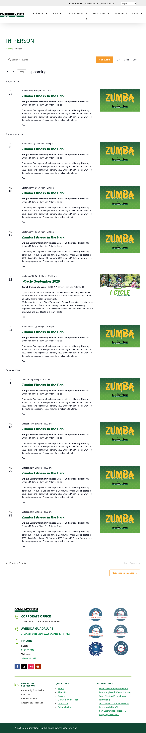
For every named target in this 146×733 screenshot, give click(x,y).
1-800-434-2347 (28, 658)
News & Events (100, 13)
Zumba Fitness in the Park (43, 95)
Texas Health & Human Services (114, 703)
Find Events (104, 59)
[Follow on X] (24, 666)
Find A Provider (75, 4)
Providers (119, 13)
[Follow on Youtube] (38, 666)
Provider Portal (107, 4)
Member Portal (91, 4)
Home (61, 688)
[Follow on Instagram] (31, 666)
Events (9, 48)
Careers (61, 696)
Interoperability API (108, 707)
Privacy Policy (64, 707)
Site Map (73, 728)
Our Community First (68, 699)
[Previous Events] (7, 71)
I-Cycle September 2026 (41, 281)
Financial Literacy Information (113, 688)
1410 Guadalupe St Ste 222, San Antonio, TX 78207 (45, 634)
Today (21, 71)
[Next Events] (13, 71)
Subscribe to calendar (123, 572)
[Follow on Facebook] (17, 666)
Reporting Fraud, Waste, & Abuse (114, 692)
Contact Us (63, 703)
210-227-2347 (27, 650)
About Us (62, 692)
